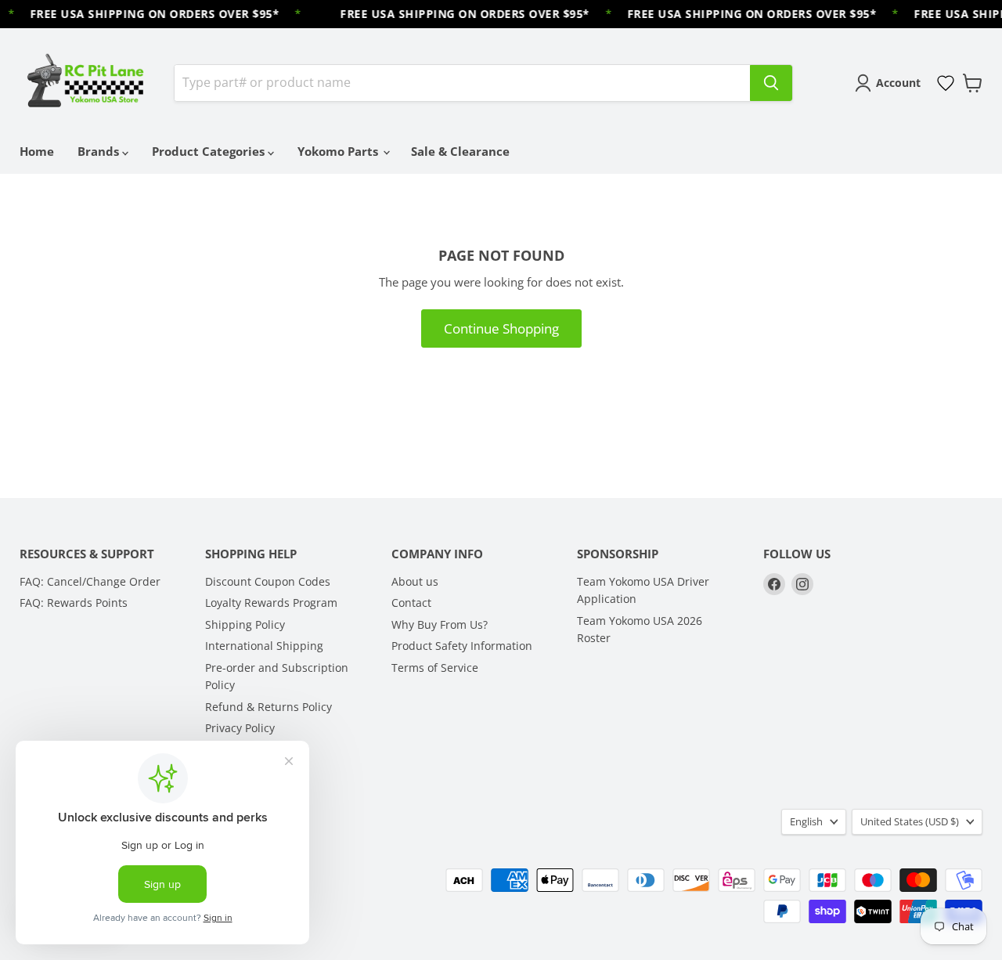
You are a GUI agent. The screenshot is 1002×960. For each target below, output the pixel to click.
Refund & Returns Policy (268, 706)
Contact (411, 602)
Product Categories (210, 151)
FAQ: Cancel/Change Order (90, 581)
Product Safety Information (461, 645)
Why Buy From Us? (439, 624)
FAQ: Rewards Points (74, 602)
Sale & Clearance (460, 151)
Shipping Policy (245, 624)
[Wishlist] (945, 83)
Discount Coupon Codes (267, 581)
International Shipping (264, 645)
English (806, 821)
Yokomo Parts (339, 151)
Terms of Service (434, 667)
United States (909, 821)
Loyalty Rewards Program (271, 602)
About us (414, 581)
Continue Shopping (501, 328)
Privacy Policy (240, 727)
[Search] (771, 83)
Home (37, 151)
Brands (99, 151)
